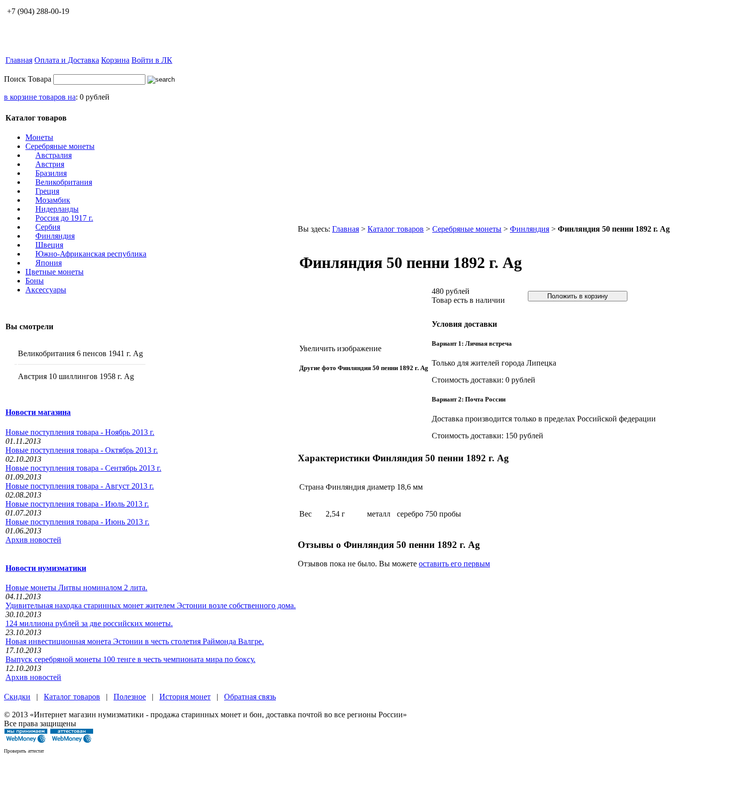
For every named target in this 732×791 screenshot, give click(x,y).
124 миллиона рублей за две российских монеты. (89, 623)
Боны (34, 280)
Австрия (49, 164)
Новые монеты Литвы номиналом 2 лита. (76, 587)
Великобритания (63, 182)
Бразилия (51, 173)
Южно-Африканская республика (90, 254)
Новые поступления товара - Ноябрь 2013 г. (79, 432)
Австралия (53, 155)
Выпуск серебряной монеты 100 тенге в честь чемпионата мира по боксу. (130, 659)
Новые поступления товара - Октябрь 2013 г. (81, 450)
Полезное (130, 696)
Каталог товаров (395, 229)
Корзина (115, 60)
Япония (48, 263)
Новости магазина (38, 412)
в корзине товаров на (40, 97)
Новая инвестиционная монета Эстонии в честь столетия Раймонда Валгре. (134, 641)
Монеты (39, 137)
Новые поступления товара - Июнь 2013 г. (77, 522)
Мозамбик (52, 200)
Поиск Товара (27, 79)
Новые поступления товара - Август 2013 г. (79, 486)
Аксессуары (45, 289)
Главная (18, 60)
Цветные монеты (54, 271)
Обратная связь (250, 696)
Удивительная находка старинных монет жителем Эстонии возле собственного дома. (150, 605)
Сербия (47, 227)
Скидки (17, 696)
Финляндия (55, 236)
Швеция (49, 245)
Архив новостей (33, 539)
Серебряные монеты (60, 146)
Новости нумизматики (45, 568)
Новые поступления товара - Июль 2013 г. (77, 504)
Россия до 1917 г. (64, 218)
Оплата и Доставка (66, 60)
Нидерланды (57, 209)
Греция (47, 191)
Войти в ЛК (151, 60)
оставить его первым (454, 563)
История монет (185, 696)
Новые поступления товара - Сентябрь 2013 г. (83, 468)
